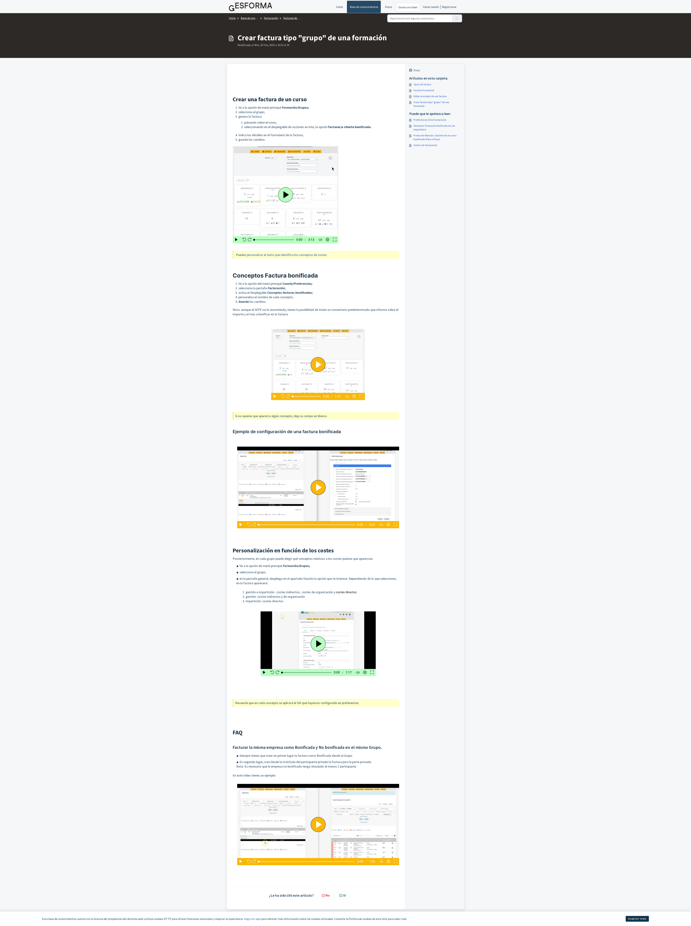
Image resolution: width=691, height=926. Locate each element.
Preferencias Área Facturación (430, 119)
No (328, 895)
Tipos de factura (422, 84)
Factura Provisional (424, 90)
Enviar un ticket (408, 7)
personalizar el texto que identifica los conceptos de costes (287, 255)
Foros (388, 7)
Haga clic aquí (252, 919)
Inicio (339, 7)
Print (417, 70)
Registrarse (449, 7)
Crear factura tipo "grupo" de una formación (431, 104)
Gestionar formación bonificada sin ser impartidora (434, 127)
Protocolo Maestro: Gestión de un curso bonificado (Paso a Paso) (435, 137)
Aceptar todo (637, 918)
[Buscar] (457, 18)
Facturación (271, 18)
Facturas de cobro (294, 18)
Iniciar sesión (431, 7)
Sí (344, 895)
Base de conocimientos (364, 7)
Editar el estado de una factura (430, 96)
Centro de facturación (425, 145)
